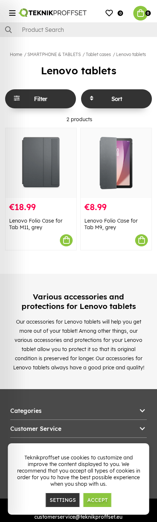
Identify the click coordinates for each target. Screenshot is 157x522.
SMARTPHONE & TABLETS (54, 54)
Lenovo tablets (131, 54)
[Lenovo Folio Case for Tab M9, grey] (116, 163)
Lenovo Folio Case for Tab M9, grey (111, 224)
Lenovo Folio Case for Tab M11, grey (35, 224)
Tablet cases (98, 54)
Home (16, 54)
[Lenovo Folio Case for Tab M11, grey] (41, 163)
